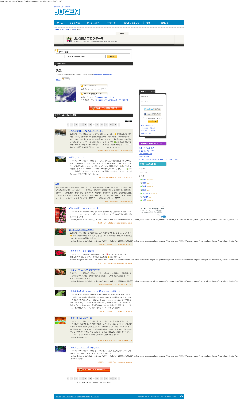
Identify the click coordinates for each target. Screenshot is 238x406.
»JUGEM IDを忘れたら (148, 128)
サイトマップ (95, 396)
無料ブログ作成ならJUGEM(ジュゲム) (67, 13)
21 (97, 125)
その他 (145, 197)
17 (81, 125)
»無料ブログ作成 (146, 133)
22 (102, 125)
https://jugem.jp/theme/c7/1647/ (103, 74)
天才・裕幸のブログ (146, 148)
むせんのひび (144, 157)
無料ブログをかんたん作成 (62, 6)
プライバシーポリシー (69, 396)
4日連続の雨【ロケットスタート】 (84, 208)
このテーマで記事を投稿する (105, 108)
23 (106, 125)
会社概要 (87, 396)
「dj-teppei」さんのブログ (104, 97)
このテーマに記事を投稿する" (93, 369)
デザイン (112, 22)
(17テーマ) (154, 193)
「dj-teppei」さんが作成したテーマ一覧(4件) (111, 100)
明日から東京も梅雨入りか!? (81, 230)
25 (115, 125)
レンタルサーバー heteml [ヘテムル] (152, 208)
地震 (57, 184)
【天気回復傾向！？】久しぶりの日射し (86, 131)
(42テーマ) (152, 197)
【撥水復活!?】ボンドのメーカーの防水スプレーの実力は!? (94, 291)
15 (72, 125)
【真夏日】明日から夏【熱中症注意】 (85, 270)
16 (76, 125)
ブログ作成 (75, 22)
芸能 (144, 183)
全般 (144, 179)
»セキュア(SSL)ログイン (148, 125)
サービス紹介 (93, 22)
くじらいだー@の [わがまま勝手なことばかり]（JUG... (159, 159)
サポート (151, 22)
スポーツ (146, 193)
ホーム (60, 22)
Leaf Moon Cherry (145, 154)
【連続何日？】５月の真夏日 (81, 251)
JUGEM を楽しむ (132, 22)
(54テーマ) (150, 186)
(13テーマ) (150, 200)
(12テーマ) (150, 190)
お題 (144, 200)
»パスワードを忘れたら (148, 130)
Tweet (58, 80)
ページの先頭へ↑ (181, 396)
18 (85, 125)
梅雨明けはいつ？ (76, 157)
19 (90, 125)
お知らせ (165, 22)
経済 (144, 190)
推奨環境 (80, 396)
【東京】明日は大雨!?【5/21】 (82, 318)
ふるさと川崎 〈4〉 (147, 151)
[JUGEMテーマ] (122, 33)
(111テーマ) (150, 179)
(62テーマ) (150, 183)
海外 (144, 186)
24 (111, 125)
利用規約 (58, 396)
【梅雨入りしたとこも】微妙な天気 (84, 347)
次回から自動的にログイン (153, 118)
